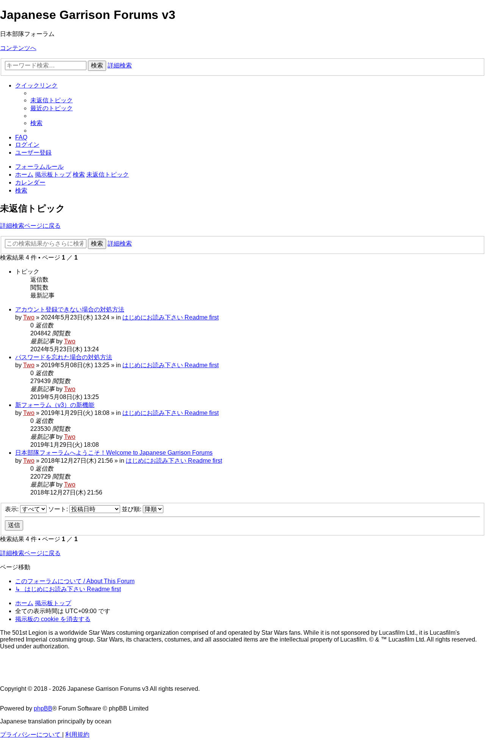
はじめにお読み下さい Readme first (170, 317)
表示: (12, 509)
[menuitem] (51, 100)
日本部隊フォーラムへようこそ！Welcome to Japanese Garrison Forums (114, 452)
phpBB (43, 708)
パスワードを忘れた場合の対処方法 (63, 357)
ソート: (58, 509)
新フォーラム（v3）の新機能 (54, 405)
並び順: (132, 509)
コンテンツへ (18, 48)
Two (28, 317)
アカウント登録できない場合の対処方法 (69, 309)
